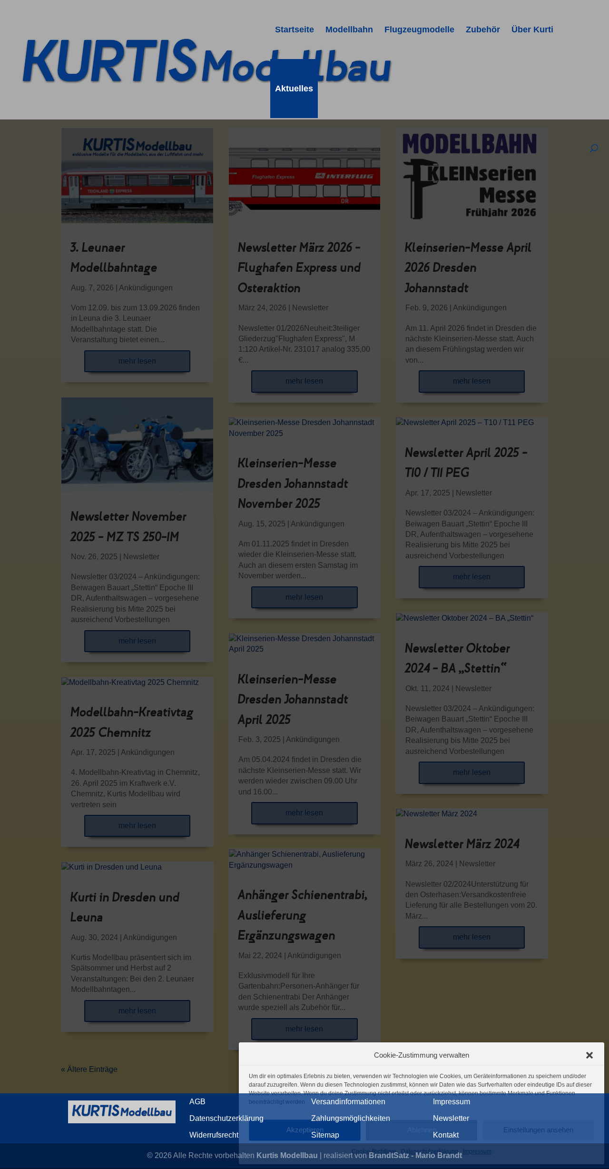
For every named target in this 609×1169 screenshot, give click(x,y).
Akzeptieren (305, 1130)
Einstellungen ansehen (538, 1130)
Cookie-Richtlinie (374, 1151)
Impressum (477, 1151)
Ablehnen (421, 1130)
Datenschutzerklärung (429, 1151)
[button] (589, 1055)
